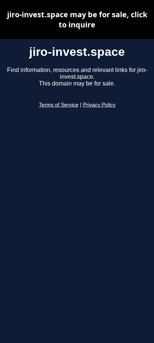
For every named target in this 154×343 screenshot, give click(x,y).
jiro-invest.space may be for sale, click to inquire (77, 19)
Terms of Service (58, 105)
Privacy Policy (99, 105)
